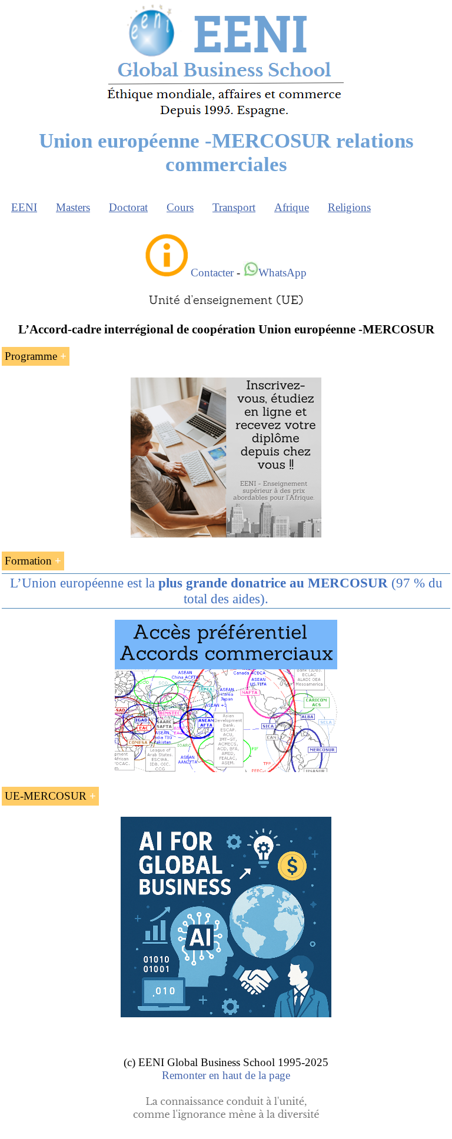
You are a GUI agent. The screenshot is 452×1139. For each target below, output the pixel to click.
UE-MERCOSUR (46, 796)
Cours (180, 207)
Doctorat (128, 207)
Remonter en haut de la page (226, 1075)
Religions (349, 207)
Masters (73, 207)
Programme (31, 356)
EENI (24, 207)
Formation (28, 561)
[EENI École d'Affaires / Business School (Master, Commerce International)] (226, 117)
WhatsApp (282, 272)
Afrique (291, 207)
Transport (233, 207)
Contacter (212, 272)
